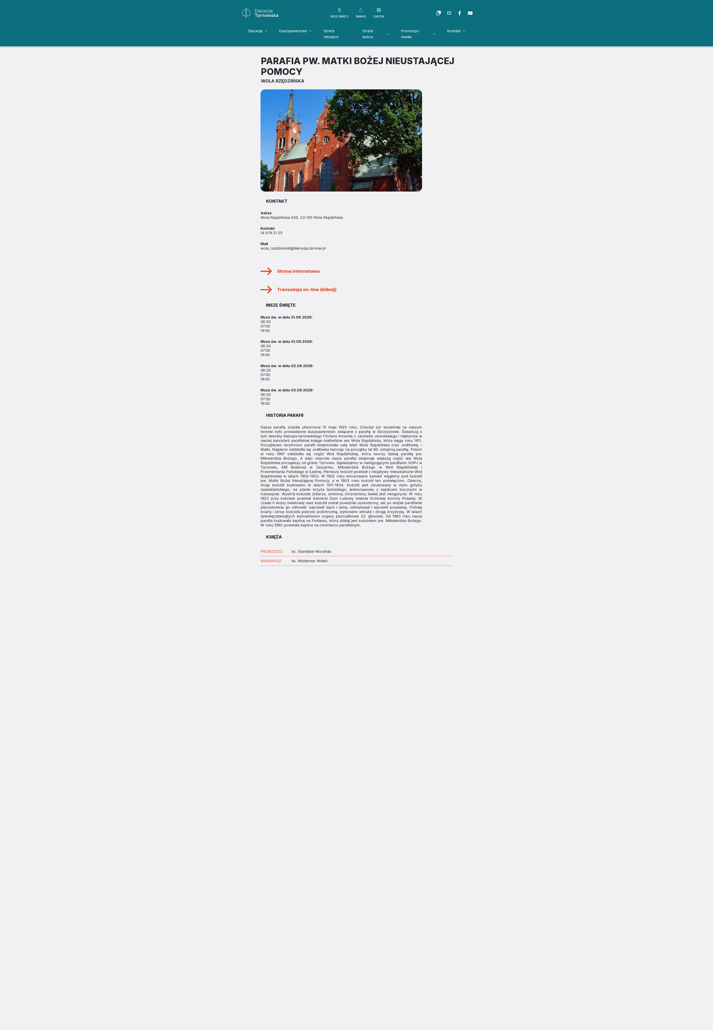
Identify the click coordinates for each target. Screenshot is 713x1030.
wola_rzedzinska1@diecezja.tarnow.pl (293, 248)
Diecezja (255, 31)
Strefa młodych (331, 34)
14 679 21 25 (271, 233)
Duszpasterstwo (293, 31)
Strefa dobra (367, 34)
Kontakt (454, 31)
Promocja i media (410, 34)
